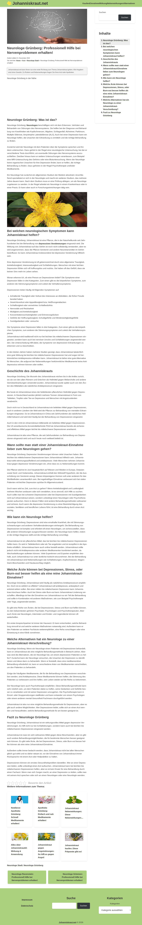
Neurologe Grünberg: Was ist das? (115, 41)
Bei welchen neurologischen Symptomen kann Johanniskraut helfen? (114, 51)
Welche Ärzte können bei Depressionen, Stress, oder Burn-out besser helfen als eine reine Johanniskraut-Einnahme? (116, 90)
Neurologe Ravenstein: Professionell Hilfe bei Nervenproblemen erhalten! (25, 877)
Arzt (23, 60)
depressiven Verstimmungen (52, 243)
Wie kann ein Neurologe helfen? (114, 79)
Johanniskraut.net (30, 3)
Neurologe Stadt (33, 60)
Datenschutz (27, 906)
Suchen (102, 12)
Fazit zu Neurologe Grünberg (112, 114)
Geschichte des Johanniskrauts (110, 60)
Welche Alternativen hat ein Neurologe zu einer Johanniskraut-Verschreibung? (116, 104)
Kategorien (115, 903)
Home (18, 60)
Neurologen (32, 125)
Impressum (27, 900)
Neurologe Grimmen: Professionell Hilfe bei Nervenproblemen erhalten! (70, 877)
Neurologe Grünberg (33, 865)
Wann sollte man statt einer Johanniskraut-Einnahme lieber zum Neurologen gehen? (116, 70)
